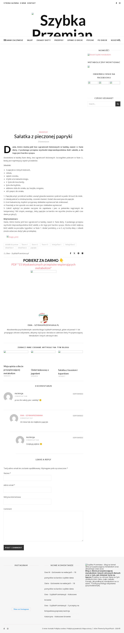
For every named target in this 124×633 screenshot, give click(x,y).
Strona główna (11, 3)
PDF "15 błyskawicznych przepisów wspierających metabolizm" (43, 266)
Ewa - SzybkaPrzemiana (31, 415)
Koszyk (115, 40)
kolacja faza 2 (70, 245)
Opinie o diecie (75, 40)
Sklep (30, 40)
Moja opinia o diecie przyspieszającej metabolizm (13, 370)
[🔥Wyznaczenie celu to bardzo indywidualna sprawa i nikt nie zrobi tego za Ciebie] (9, 575)
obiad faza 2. (22, 248)
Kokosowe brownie (63, 616)
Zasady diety (44, 40)
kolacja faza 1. (57, 245)
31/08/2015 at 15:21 (26, 418)
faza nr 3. (45, 245)
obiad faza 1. (9, 248)
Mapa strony (87, 628)
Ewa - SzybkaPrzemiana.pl (17, 253)
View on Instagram (21, 609)
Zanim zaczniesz (14, 40)
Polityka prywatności (74, 628)
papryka (33, 248)
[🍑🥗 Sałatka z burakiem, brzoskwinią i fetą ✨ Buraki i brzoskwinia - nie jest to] (21, 575)
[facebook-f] (116, 3)
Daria (46, 583)
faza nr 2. (35, 245)
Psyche (90, 40)
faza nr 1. (25, 245)
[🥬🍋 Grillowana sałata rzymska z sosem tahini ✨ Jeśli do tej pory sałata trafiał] (33, 575)
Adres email (9, 485)
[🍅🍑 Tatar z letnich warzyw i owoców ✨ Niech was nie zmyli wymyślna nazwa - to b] (21, 587)
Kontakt (31, 3)
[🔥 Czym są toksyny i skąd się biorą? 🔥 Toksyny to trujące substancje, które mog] (9, 599)
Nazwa (7, 473)
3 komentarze (43, 141)
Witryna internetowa (12, 497)
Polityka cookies (60, 628)
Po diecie (102, 40)
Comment (8, 509)
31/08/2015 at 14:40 (21, 396)
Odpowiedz (78, 394)
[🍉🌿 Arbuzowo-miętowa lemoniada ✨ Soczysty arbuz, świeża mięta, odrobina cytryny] (33, 587)
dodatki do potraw (11, 245)
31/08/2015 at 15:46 (32, 440)
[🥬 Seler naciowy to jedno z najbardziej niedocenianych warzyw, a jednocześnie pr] (9, 587)
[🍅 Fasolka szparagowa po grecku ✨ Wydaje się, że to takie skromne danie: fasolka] (21, 599)
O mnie (23, 3)
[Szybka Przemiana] (62, 27)
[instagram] (119, 3)
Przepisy (58, 40)
